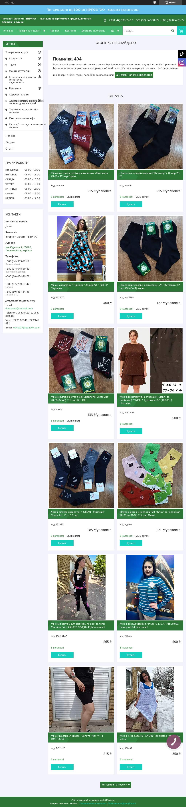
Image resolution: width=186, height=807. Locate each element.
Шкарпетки (15, 58)
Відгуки (10, 142)
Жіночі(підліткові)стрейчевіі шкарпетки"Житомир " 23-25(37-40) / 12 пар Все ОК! (80, 398)
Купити (62, 204)
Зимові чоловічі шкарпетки (135, 74)
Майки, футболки (19, 70)
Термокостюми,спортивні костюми (24, 110)
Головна (8, 30)
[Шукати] (172, 30)
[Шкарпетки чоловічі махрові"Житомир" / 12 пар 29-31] (150, 136)
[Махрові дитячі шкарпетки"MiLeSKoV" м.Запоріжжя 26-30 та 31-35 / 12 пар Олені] (150, 475)
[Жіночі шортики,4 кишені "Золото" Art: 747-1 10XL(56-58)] (81, 699)
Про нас (54, 30)
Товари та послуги (29, 30)
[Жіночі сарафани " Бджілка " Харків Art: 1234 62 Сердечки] (81, 248)
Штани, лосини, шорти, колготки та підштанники (23, 80)
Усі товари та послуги (114, 784)
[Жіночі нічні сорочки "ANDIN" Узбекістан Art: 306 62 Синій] (150, 699)
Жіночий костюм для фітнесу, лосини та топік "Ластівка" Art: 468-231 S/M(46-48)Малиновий (78, 625)
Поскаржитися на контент (93, 803)
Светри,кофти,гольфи (22, 118)
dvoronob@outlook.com (19, 308)
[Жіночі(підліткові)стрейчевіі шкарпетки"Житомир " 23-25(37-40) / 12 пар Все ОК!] (81, 360)
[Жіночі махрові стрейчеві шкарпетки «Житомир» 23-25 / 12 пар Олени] (81, 136)
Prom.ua (110, 800)
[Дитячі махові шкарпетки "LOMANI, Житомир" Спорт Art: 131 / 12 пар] (81, 475)
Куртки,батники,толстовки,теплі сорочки (26, 125)
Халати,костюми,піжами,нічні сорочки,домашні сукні (26, 102)
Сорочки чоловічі (19, 94)
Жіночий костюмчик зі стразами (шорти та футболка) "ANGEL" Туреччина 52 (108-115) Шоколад (146, 400)
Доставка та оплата (93, 30)
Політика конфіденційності (122, 803)
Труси (12, 64)
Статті (9, 148)
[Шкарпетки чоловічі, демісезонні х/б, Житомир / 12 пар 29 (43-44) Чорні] (150, 248)
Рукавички (15, 88)
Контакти (70, 30)
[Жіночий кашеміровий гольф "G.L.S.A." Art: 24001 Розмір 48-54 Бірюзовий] (150, 587)
